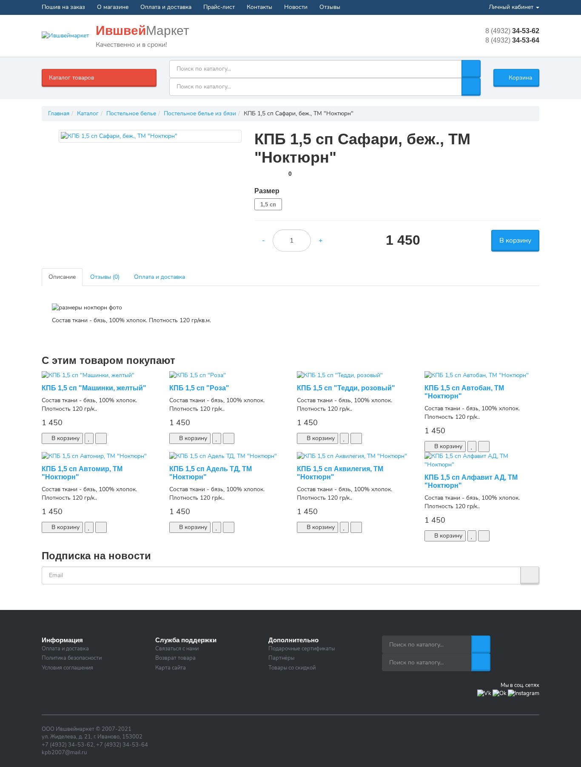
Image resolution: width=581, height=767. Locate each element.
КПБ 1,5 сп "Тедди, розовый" (346, 388)
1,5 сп (268, 204)
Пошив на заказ (63, 7)
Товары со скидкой (292, 668)
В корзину (515, 240)
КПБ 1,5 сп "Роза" (199, 388)
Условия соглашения (67, 668)
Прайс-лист (219, 7)
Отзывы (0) (105, 277)
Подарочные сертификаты (301, 649)
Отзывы (329, 7)
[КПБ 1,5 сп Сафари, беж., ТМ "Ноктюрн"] (150, 136)
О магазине (112, 7)
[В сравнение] (101, 438)
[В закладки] (89, 438)
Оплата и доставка (165, 7)
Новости (296, 7)
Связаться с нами (177, 649)
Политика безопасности (72, 658)
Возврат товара (175, 658)
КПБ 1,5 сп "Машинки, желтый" (94, 388)
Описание (62, 277)
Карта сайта (170, 668)
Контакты (259, 7)
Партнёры (281, 658)
